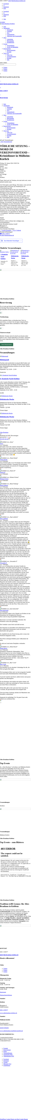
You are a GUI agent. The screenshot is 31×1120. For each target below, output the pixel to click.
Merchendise (10, 41)
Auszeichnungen (11, 56)
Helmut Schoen (4, 479)
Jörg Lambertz (4, 518)
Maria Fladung (4, 485)
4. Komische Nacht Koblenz (10, 379)
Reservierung (7, 48)
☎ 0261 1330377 (5, 233)
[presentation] (4, 252)
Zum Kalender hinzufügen (11, 241)
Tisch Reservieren (6, 344)
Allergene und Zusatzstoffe (14, 36)
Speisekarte (6, 28)
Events (5, 44)
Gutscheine (10, 39)
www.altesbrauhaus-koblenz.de (8, 1013)
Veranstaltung (10, 45)
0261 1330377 (4, 91)
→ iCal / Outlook (16, 230)
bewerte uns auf (4, 439)
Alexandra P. (3, 563)
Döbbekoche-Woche (7, 399)
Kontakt (9, 52)
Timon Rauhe (3, 459)
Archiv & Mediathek (12, 47)
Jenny (1, 443)
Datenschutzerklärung (6, 995)
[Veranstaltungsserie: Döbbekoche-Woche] (11, 266)
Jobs (4, 19)
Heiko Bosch (3, 648)
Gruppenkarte (10, 34)
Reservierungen (11, 50)
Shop (4, 37)
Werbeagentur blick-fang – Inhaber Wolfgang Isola (14, 1045)
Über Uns (6, 53)
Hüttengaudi (4, 360)
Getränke (9, 31)
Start (4, 26)
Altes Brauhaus (4, 432)
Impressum (3, 992)
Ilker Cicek (3, 664)
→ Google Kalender (5, 230)
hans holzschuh (4, 610)
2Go (8, 33)
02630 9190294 (4, 1028)
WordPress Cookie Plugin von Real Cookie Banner (14, 1119)
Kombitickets (10, 42)
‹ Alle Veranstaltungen (6, 141)
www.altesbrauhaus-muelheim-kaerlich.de (11, 1031)
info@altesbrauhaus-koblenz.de (9, 84)
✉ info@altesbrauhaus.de (7, 235)
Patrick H (2, 472)
